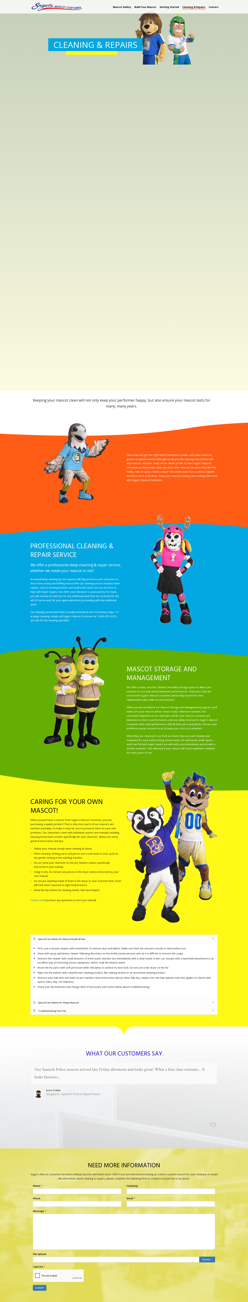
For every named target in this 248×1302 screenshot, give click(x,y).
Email (131, 1198)
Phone (36, 1198)
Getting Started (169, 7)
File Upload (39, 1254)
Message (39, 1211)
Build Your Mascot (145, 7)
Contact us (36, 900)
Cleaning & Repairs (193, 7)
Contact (213, 7)
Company (132, 1185)
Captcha (39, 1266)
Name (37, 1185)
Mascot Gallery (122, 7)
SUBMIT (39, 1287)
